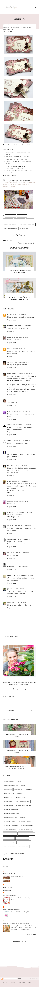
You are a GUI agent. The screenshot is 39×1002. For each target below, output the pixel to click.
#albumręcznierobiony (11, 785)
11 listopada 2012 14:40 (21, 539)
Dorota (10, 552)
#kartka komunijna (10, 829)
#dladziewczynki (9, 793)
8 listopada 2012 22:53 (22, 411)
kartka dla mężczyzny (27, 224)
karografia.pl (24, 984)
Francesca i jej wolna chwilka (19, 512)
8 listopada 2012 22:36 (22, 400)
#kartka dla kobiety (25, 821)
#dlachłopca (18, 789)
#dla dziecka (8, 789)
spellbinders (24, 228)
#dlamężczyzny (8, 797)
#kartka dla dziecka (10, 821)
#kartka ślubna (9, 838)
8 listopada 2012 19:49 (18, 314)
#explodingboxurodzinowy (12, 813)
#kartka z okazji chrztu (26, 834)
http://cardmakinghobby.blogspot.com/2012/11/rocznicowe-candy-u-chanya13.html (19, 184)
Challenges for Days (10, 895)
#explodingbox (8, 805)
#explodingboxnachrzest (11, 809)
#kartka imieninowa (27, 825)
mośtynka (11, 326)
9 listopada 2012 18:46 (20, 501)
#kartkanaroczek (9, 846)
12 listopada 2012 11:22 (22, 564)
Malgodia (10, 602)
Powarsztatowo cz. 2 (26, 243)
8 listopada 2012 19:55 (20, 337)
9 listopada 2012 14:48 (19, 465)
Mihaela (10, 362)
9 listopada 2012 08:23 (24, 425)
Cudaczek (11, 525)
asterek (10, 411)
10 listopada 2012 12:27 (23, 525)
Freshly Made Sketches (11, 909)
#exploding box (8, 801)
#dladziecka (28, 789)
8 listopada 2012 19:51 (23, 326)
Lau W (9, 481)
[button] (27, 4)
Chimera (10, 564)
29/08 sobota (7, 890)
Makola (10, 539)
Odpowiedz (11, 320)
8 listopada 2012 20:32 (19, 348)
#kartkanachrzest (24, 842)
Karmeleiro (11, 575)
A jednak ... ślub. (11, 240)
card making (22, 216)
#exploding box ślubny (23, 801)
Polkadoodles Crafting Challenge (16, 923)
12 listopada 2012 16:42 (25, 575)
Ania (9, 465)
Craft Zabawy (8, 887)
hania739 (10, 400)
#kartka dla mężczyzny (11, 825)
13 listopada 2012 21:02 (23, 602)
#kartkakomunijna (10, 842)
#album (19, 781)
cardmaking (8, 220)
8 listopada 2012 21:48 (25, 373)
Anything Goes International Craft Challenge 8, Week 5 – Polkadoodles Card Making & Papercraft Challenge (23, 927)
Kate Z (9, 501)
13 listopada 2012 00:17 (21, 589)
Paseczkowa (11, 373)
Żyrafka (10, 440)
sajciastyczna (12, 452)
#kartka (22, 817)
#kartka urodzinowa (10, 834)
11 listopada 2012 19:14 (21, 552)
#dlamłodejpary (21, 797)
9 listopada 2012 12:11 (26, 452)
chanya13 (30, 220)
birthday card (10, 216)
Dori (9, 348)
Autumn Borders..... (17, 876)
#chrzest (23, 785)
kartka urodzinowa (10, 228)
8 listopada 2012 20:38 (21, 362)
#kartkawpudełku (23, 846)
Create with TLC (9, 873)
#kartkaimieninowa (22, 838)
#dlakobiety (20, 793)
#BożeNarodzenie (9, 781)
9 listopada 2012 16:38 (20, 481)
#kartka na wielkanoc (25, 829)
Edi (8, 314)
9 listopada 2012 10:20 (22, 440)
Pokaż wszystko (31, 934)
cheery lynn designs (10, 224)
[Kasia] (9, 589)
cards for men (19, 220)
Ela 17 (9, 337)
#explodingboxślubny (10, 817)
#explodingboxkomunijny (23, 805)
